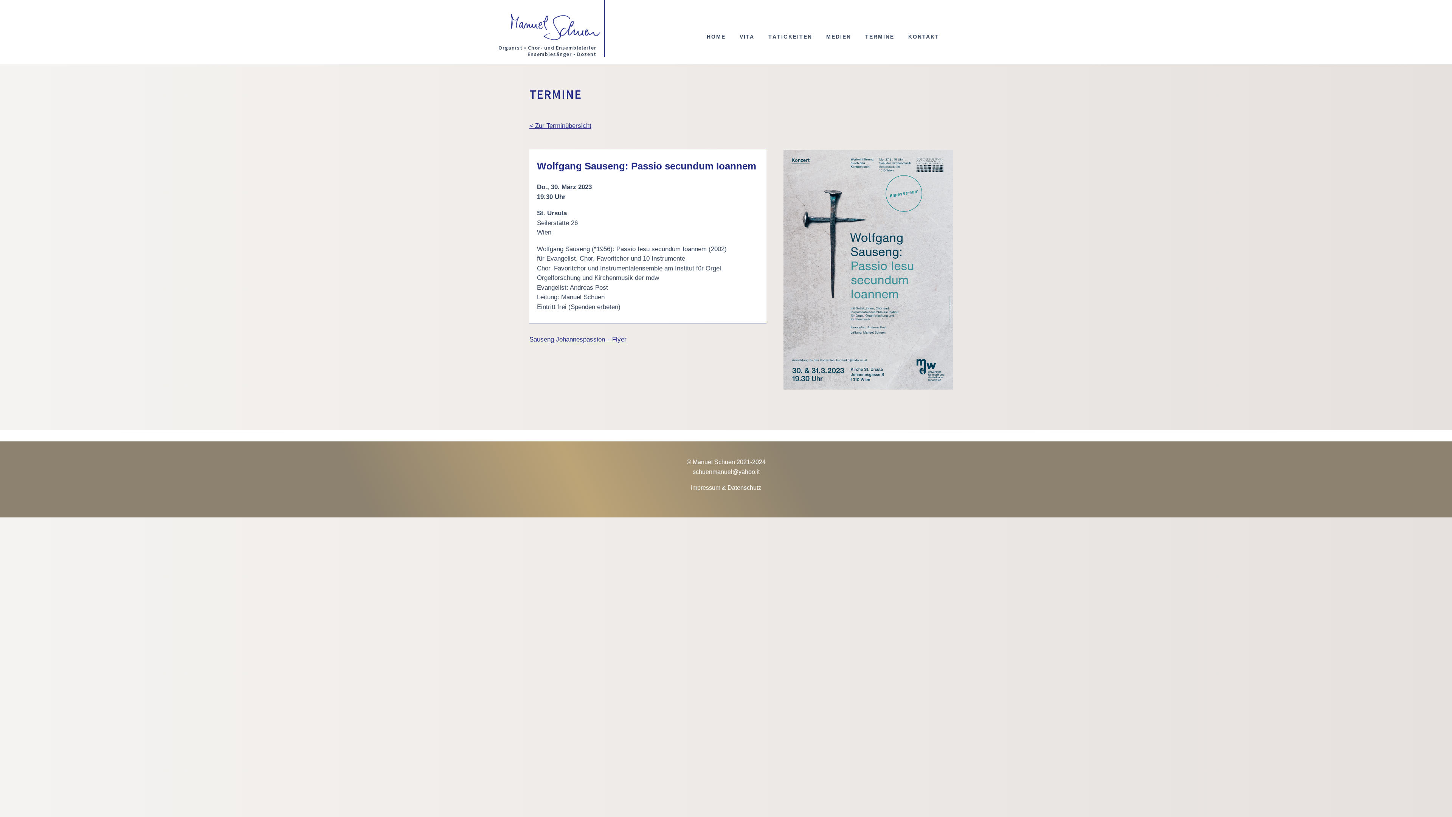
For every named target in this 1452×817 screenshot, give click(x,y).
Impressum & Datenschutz (726, 488)
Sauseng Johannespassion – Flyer (578, 339)
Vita (747, 37)
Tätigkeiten (790, 37)
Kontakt (923, 37)
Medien (838, 37)
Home (716, 37)
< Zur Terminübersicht (560, 125)
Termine (879, 37)
